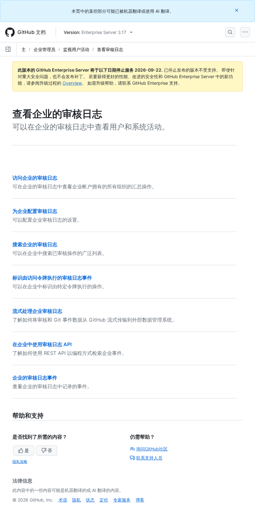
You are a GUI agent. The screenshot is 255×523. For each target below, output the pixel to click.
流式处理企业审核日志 (37, 311)
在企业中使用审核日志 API (42, 344)
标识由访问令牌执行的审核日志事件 (52, 278)
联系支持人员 (149, 457)
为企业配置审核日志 (34, 211)
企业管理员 (44, 49)
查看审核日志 (110, 49)
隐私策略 (19, 461)
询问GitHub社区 (152, 448)
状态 (90, 499)
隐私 (76, 499)
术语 (62, 499)
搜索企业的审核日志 (34, 244)
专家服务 (122, 499)
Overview (72, 83)
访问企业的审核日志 (34, 178)
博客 (140, 499)
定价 (104, 499)
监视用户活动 (76, 49)
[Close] (237, 10)
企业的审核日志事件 (34, 378)
